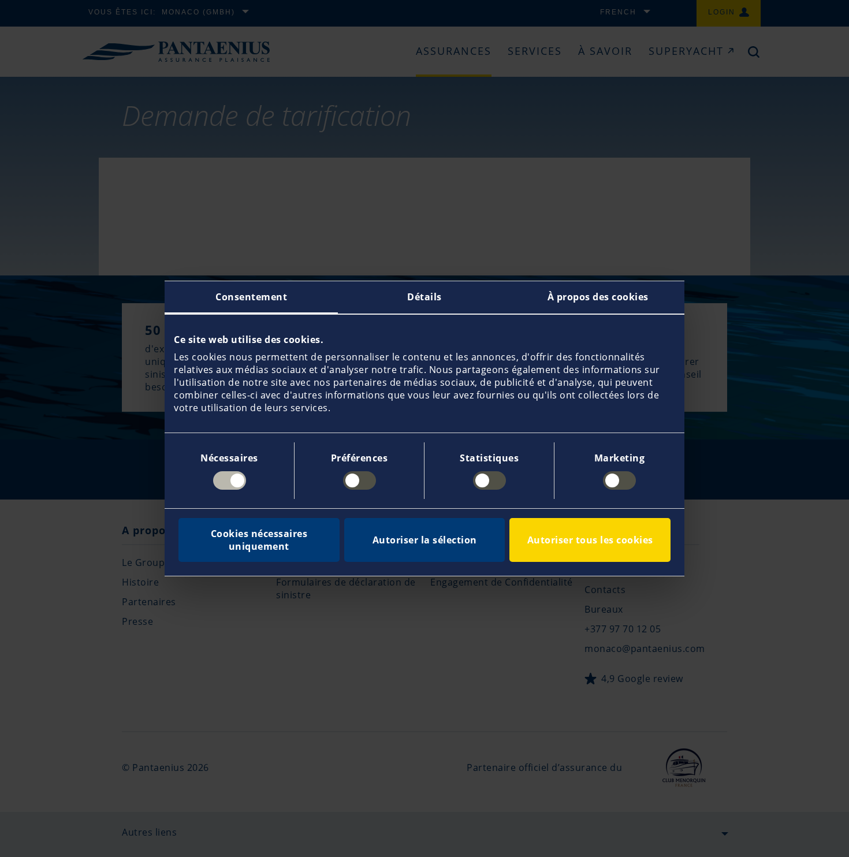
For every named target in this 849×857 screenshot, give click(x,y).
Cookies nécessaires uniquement (259, 540)
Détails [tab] (424, 296)
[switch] (359, 480)
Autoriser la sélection (425, 540)
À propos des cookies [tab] (598, 296)
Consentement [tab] (251, 296)
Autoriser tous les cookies (590, 540)
